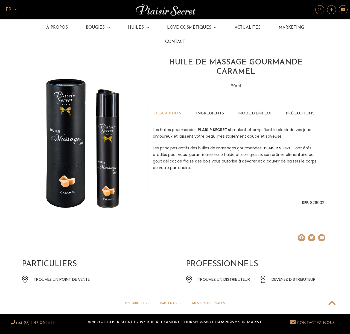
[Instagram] (319, 9)
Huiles (136, 28)
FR (8, 9)
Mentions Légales (208, 303)
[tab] (168, 113)
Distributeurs (137, 303)
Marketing (291, 28)
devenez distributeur (294, 279)
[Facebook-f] (331, 9)
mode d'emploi (255, 113)
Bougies (95, 28)
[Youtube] (343, 9)
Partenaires (170, 303)
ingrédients (210, 113)
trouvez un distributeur (224, 279)
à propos (57, 28)
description (168, 113)
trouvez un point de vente (62, 279)
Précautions (300, 113)
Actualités (248, 28)
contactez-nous (316, 323)
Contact (175, 42)
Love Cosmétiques (189, 28)
